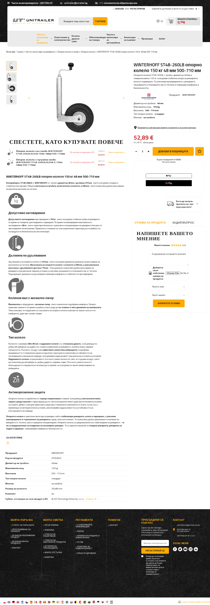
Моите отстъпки (53, 552)
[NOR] (49, 602)
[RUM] (44, 602)
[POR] (85, 602)
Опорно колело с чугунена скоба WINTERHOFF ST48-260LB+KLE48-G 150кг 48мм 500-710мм (39, 162)
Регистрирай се (155, 550)
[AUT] (62, 602)
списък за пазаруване (49, 535)
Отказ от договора (86, 553)
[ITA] (36, 602)
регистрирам (137, 8)
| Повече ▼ (91, 498)
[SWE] (67, 602)
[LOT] (93, 602)
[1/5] (172, 245)
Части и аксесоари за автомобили (113, 38)
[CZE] (27, 602)
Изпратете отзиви (169, 303)
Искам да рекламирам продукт (23, 536)
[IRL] (58, 602)
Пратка (80, 531)
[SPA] (31, 602)
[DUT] (22, 602)
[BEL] (76, 602)
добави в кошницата (173, 151)
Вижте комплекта (116, 152)
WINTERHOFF (188, 94)
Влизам (119, 8)
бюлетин (49, 557)
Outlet (162, 38)
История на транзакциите (50, 547)
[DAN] (40, 602)
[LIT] (89, 602)
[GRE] (107, 602)
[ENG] (18, 602)
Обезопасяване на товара (97, 39)
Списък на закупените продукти (54, 541)
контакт (16, 548)
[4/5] (178, 245)
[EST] (98, 602)
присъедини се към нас (152, 521)
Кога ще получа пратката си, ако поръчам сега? (184, 204)
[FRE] (9, 602)
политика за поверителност (84, 547)
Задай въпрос (183, 222)
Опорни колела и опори (68, 51)
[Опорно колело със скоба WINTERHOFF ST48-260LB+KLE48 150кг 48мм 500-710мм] (10, 152)
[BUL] (102, 602)
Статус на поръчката (23, 525)
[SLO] (71, 602)
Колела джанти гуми (76, 38)
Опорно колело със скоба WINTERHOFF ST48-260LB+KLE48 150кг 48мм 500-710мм (40, 152)
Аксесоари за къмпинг (130, 39)
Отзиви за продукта (150, 222)
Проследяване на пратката (21, 530)
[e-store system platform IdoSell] (194, 602)
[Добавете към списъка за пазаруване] (199, 151)
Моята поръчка (22, 520)
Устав (80, 542)
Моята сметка (53, 520)
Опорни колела (88, 51)
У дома (20, 51)
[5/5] (181, 245)
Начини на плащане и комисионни (88, 537)
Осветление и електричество (62, 39)
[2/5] (174, 245)
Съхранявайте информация (84, 526)
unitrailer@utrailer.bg (75, 3)
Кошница (49, 530)
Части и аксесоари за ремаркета (42, 38)
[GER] (13, 602)
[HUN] (111, 602)
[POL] (4, 602)
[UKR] (53, 602)
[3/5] (176, 245)
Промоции (147, 38)
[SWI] (80, 602)
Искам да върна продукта (20, 542)
